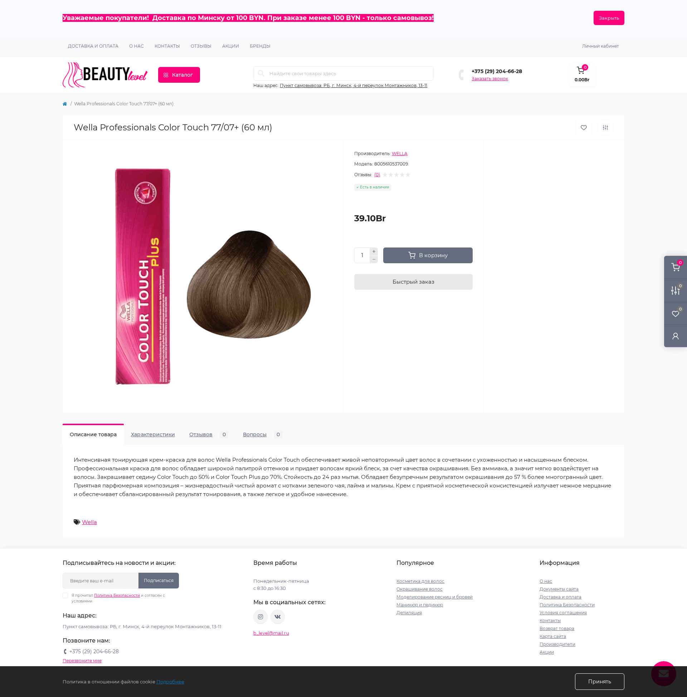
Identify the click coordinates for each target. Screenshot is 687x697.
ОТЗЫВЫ (201, 46)
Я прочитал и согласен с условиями (118, 598)
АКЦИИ (230, 46)
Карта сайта (553, 636)
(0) (377, 174)
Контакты (550, 620)
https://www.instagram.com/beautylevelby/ (260, 617)
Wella (89, 522)
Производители (557, 644)
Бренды (260, 46)
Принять (599, 681)
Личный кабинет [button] (600, 46)
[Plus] (374, 251)
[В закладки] (583, 128)
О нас (136, 46)
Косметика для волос (420, 581)
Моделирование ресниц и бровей (434, 597)
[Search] (261, 73)
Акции (547, 652)
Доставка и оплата (93, 46)
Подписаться (159, 580)
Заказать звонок (490, 78)
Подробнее (170, 681)
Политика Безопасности (117, 595)
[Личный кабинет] (675, 336)
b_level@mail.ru (271, 633)
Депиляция (409, 612)
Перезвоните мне (82, 660)
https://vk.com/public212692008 (278, 617)
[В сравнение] (605, 127)
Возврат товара (557, 628)
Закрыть (609, 18)
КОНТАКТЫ (167, 46)
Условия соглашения (563, 612)
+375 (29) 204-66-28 (497, 71)
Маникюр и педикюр (419, 604)
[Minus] (374, 260)
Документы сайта (559, 589)
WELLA (400, 153)
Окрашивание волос (419, 589)
